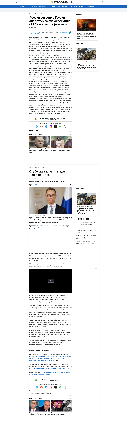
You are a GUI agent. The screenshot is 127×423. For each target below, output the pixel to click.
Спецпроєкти (90, 6)
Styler (81, 6)
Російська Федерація (40, 393)
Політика (51, 6)
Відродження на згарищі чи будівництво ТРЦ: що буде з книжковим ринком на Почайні (86, 66)
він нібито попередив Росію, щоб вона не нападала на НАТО (51, 369)
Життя (64, 6)
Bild (39, 228)
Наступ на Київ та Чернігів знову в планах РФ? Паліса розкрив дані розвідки (85, 243)
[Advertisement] (50, 241)
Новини (35, 6)
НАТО (31, 393)
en (19, 2)
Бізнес (58, 6)
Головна (31, 13)
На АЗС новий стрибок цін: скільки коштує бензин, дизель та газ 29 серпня (85, 224)
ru (22, 2)
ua (16, 2)
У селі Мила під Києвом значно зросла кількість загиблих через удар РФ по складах (86, 35)
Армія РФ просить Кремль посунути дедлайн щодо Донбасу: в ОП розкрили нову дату (86, 237)
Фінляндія (49, 393)
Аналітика (43, 6)
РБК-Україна (46, 226)
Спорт (70, 6)
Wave (75, 6)
